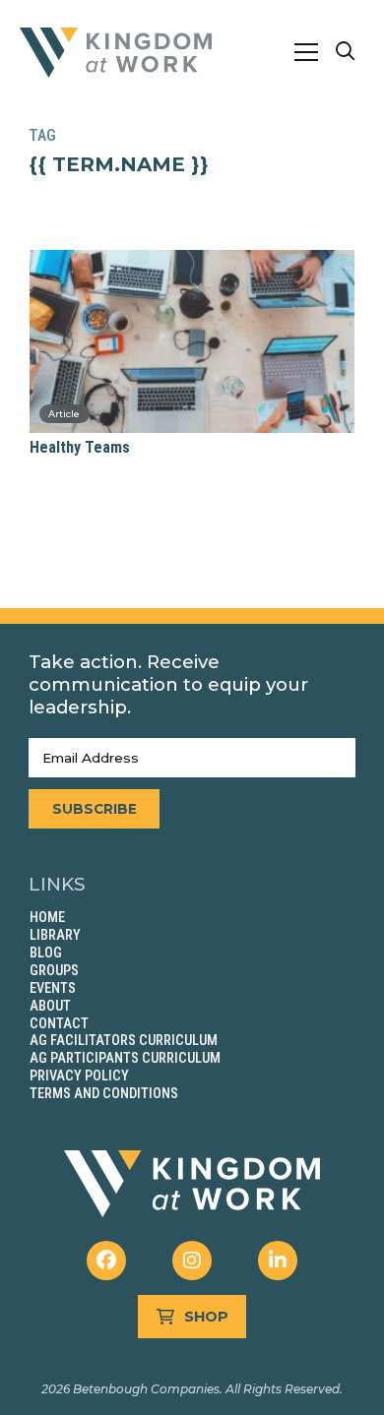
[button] (306, 52)
